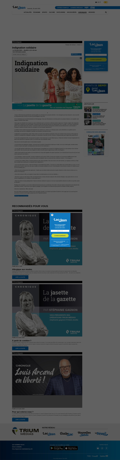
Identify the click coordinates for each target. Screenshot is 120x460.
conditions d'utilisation (55, 245)
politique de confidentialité (65, 244)
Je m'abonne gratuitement (60, 235)
